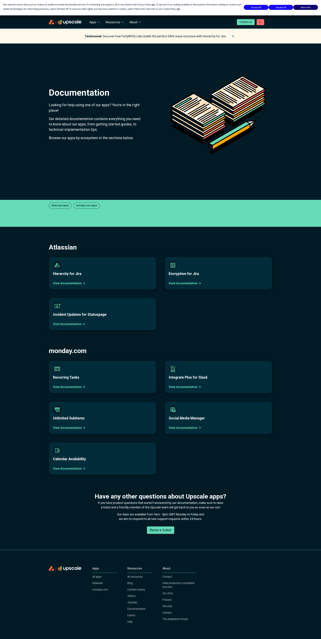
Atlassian (97, 583)
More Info (305, 7)
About (133, 22)
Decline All (281, 7)
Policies (167, 599)
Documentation (136, 608)
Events (131, 615)
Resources (113, 22)
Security (167, 606)
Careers (167, 612)
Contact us (246, 22)
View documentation (67, 283)
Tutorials (132, 602)
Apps (92, 22)
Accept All (256, 7)
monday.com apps (86, 205)
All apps (96, 576)
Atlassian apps (60, 205)
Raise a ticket (161, 530)
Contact (167, 576)
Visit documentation (67, 324)
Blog (130, 583)
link (153, 4)
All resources (135, 576)
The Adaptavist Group (175, 619)
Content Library (136, 589)
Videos (131, 596)
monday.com (100, 589)
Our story (168, 593)
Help (130, 621)
